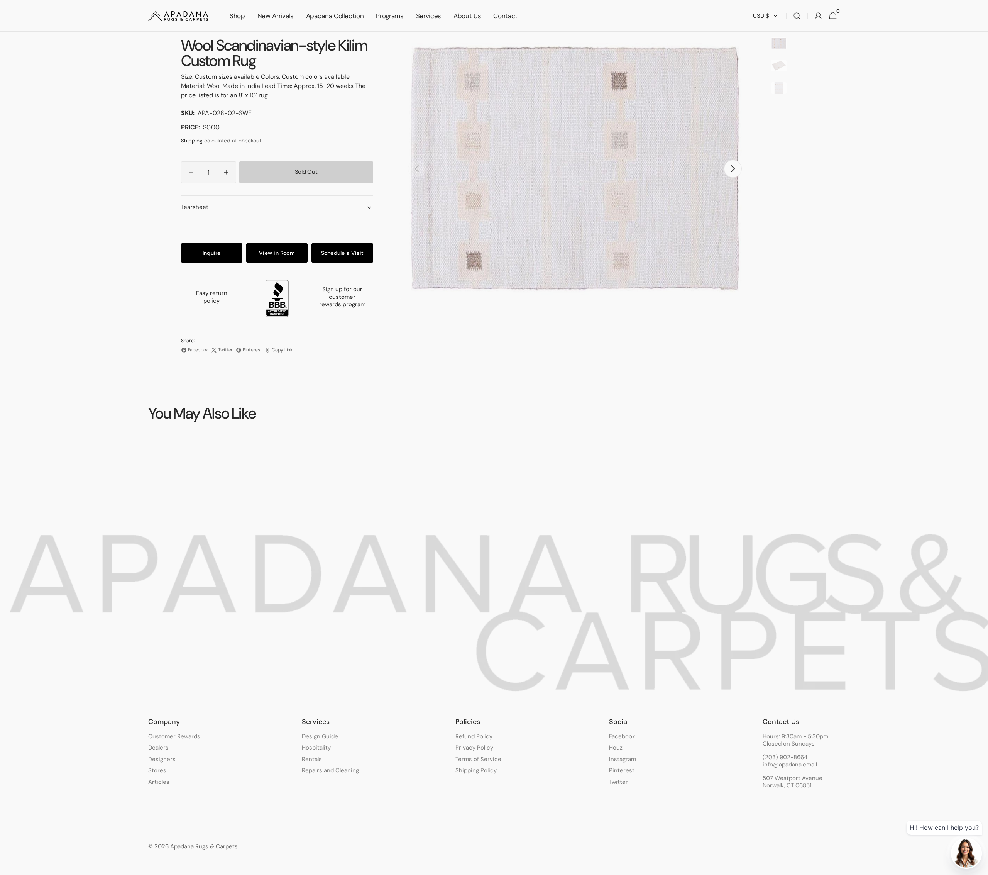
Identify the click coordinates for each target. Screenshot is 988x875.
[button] (797, 16)
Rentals (312, 759)
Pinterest (621, 770)
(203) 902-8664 (785, 757)
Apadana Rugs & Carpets (204, 846)
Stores (157, 770)
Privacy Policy (474, 747)
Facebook (622, 736)
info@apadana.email (790, 764)
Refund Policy (473, 736)
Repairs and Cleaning (330, 770)
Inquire (211, 252)
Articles (158, 782)
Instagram (622, 759)
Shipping (192, 140)
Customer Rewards (174, 736)
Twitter (618, 782)
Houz (616, 747)
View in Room (277, 252)
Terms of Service (478, 759)
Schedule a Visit (342, 252)
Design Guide (320, 736)
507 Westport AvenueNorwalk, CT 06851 (792, 782)
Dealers (158, 747)
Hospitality (316, 747)
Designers (162, 759)
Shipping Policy (476, 770)
